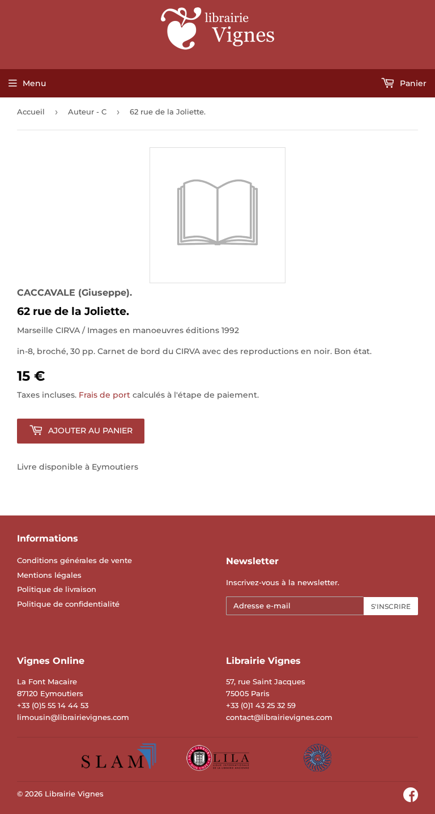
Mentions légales (49, 574)
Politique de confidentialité (68, 603)
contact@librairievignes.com (279, 717)
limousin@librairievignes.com (73, 717)
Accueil (31, 111)
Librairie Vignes (74, 793)
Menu (34, 83)
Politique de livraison (56, 589)
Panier (412, 83)
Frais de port (104, 395)
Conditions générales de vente (74, 560)
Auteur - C (87, 111)
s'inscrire (391, 606)
